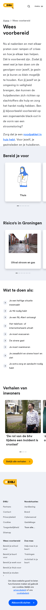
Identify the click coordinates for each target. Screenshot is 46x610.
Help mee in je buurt (31, 547)
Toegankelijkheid (11, 527)
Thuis (23, 195)
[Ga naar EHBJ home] (8, 6)
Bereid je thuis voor (12, 568)
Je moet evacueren (19, 334)
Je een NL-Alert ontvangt (22, 317)
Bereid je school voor (10, 547)
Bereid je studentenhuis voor (11, 574)
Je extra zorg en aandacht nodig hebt (26, 366)
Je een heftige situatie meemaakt (21, 302)
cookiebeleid (23, 593)
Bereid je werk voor (12, 562)
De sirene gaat (16, 340)
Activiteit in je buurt (31, 561)
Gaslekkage (29, 522)
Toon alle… (29, 527)
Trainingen (29, 554)
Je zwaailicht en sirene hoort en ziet (25, 355)
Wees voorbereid (11, 541)
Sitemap (7, 533)
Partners (7, 507)
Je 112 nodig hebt (18, 311)
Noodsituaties (31, 502)
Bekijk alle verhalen (16, 461)
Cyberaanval (30, 517)
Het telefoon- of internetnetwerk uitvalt (21, 326)
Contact (7, 512)
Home (6, 20)
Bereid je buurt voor (10, 555)
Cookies (7, 522)
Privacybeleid (9, 517)
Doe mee (28, 541)
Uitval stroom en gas (23, 262)
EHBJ (5, 502)
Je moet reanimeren (19, 347)
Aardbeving (29, 507)
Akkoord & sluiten (21, 602)
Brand (27, 512)
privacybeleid (20, 590)
